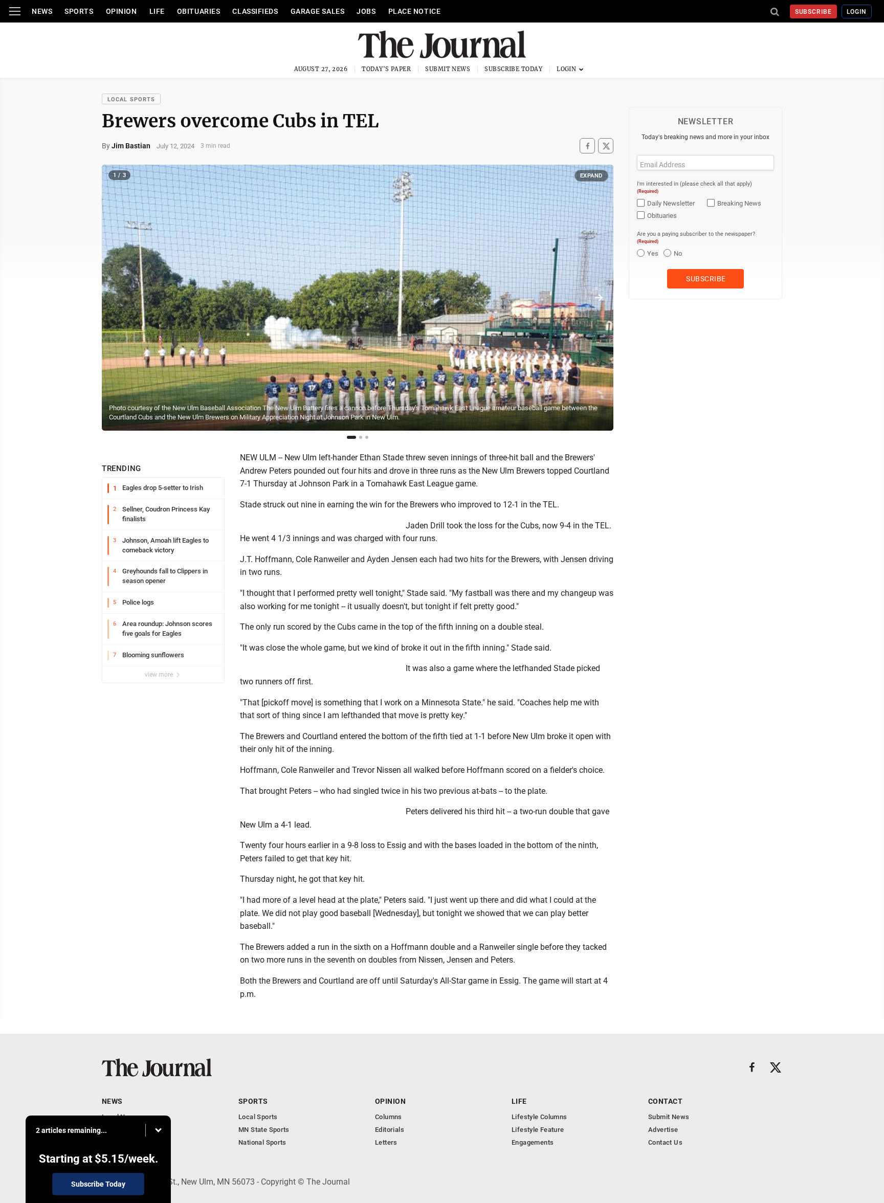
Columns (388, 1117)
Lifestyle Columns (539, 1117)
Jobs (366, 11)
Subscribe (813, 11)
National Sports (262, 1142)
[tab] (351, 437)
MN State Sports (264, 1129)
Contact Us (665, 1142)
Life (157, 11)
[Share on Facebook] (587, 146)
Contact (665, 1101)
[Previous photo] (116, 297)
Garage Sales (318, 11)
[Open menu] (15, 11)
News (42, 11)
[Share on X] (605, 146)
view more (159, 674)
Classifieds (255, 11)
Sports (78, 11)
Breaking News (739, 203)
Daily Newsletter (671, 203)
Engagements (533, 1142)
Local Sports (131, 99)
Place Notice (414, 11)
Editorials (389, 1129)
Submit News (447, 69)
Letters (386, 1142)
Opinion (121, 11)
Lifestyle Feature (538, 1129)
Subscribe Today (513, 69)
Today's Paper (386, 69)
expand (591, 175)
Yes (652, 253)
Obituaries (198, 11)
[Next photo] (598, 297)
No (678, 253)
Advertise (663, 1129)
